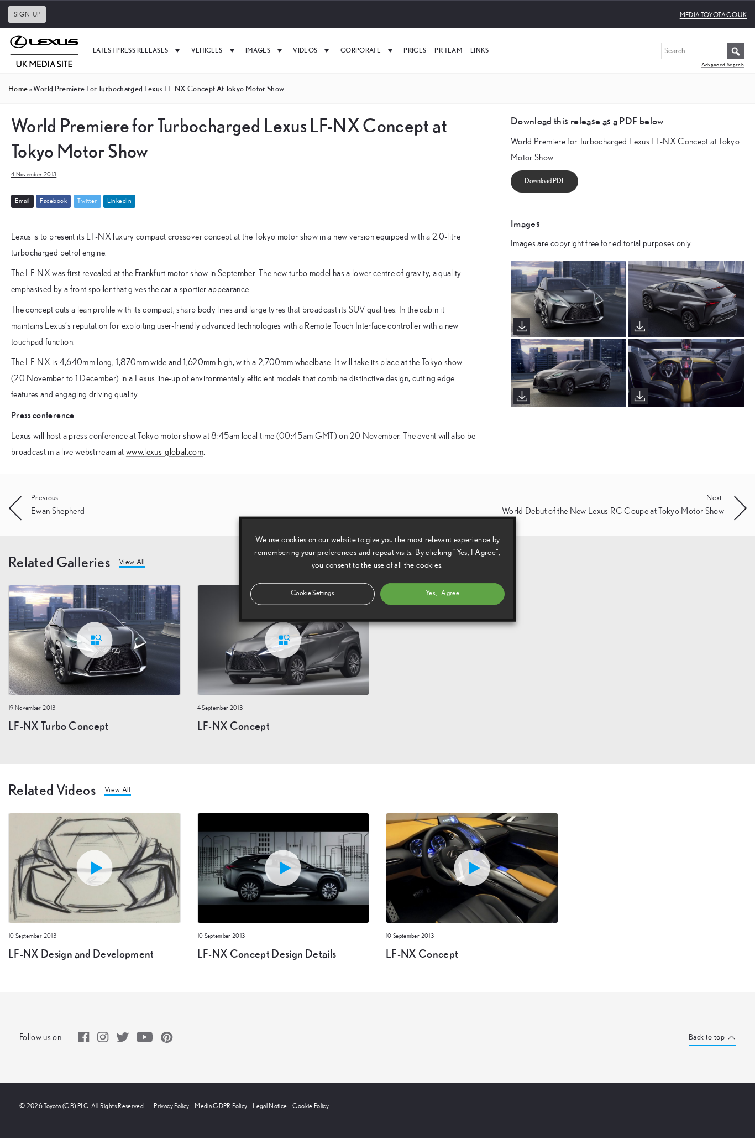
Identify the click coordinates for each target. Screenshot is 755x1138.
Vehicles (207, 50)
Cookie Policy (310, 1106)
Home (18, 88)
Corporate (360, 50)
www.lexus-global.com (164, 452)
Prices (414, 50)
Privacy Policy (171, 1106)
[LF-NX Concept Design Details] (283, 866)
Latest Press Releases (130, 50)
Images (257, 50)
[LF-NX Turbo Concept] (94, 639)
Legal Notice (270, 1106)
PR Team (448, 50)
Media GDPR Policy (221, 1106)
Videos (305, 50)
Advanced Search (722, 64)
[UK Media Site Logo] (44, 50)
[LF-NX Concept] (283, 639)
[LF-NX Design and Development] (94, 866)
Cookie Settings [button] (312, 593)
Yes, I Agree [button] (442, 593)
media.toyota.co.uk (713, 15)
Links (479, 50)
